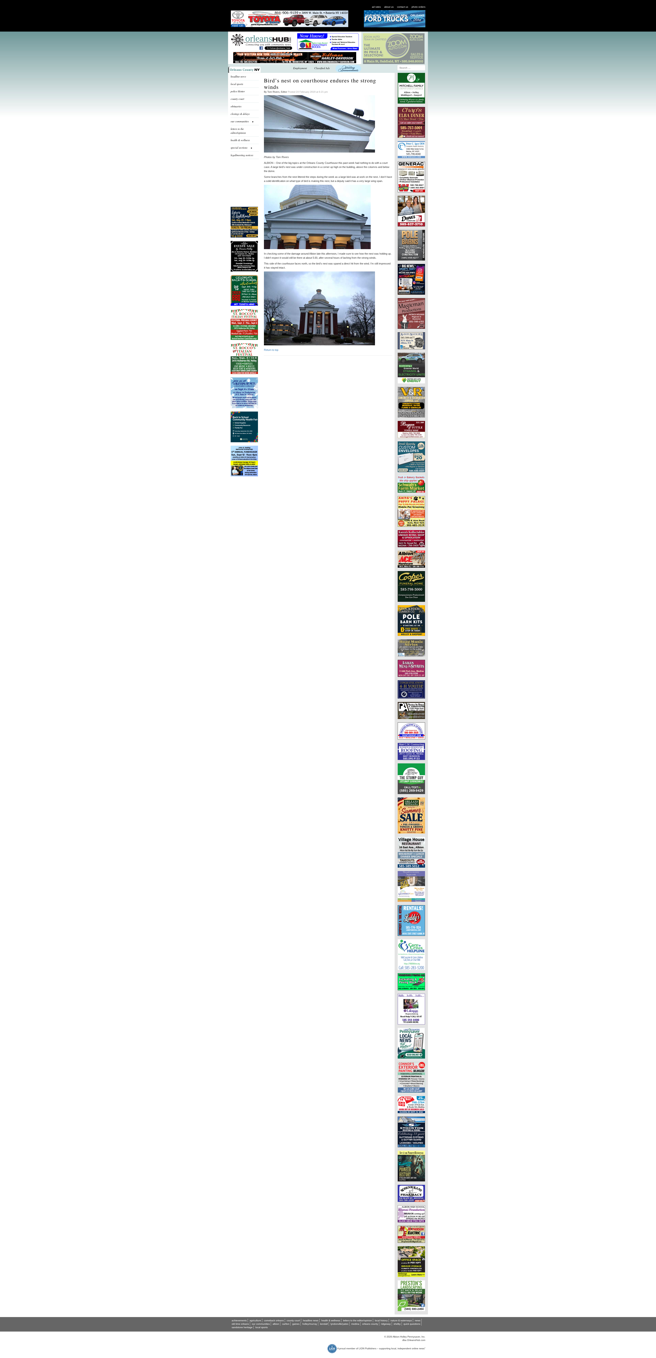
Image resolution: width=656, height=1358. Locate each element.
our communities (261, 1324)
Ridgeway (386, 1324)
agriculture (255, 1320)
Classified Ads (322, 68)
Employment (300, 68)
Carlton (285, 1324)
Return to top (271, 349)
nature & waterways (401, 1320)
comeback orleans (274, 1320)
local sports (237, 84)
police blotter (238, 91)
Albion (276, 1324)
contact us (402, 6)
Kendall (324, 1324)
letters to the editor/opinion (238, 130)
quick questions (412, 1324)
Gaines (295, 1324)
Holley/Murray (309, 1324)
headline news (238, 76)
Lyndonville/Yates (339, 1324)
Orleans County (370, 1324)
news (417, 1320)
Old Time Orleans (240, 1324)
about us (389, 6)
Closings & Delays (240, 114)
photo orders (418, 6)
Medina (355, 1324)
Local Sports (261, 1327)
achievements (239, 1320)
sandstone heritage (242, 1327)
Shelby (397, 1324)
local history (381, 1320)
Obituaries (236, 106)
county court (237, 98)
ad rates (376, 6)
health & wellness (240, 140)
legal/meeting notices (242, 155)
